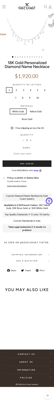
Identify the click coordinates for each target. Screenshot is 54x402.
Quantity (26, 135)
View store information (17, 186)
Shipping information (27, 254)
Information (26, 370)
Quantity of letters (27, 84)
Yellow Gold (36, 111)
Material (27, 106)
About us (26, 362)
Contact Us (26, 354)
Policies (26, 377)
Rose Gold (27, 119)
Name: (27, 148)
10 (37, 97)
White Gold (18, 111)
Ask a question (27, 261)
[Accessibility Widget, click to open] (49, 201)
